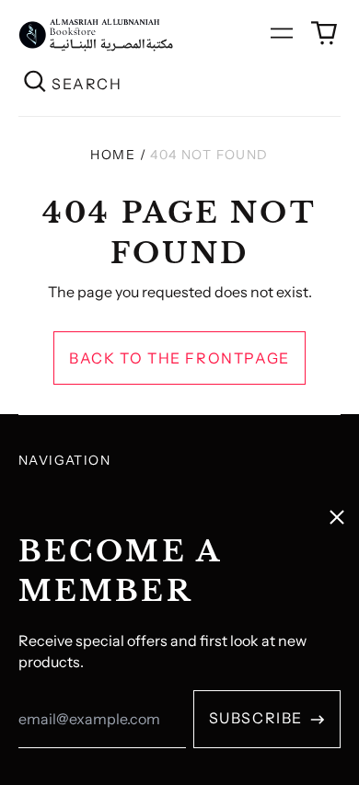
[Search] (35, 83)
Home (112, 154)
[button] (324, 33)
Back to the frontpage (179, 358)
